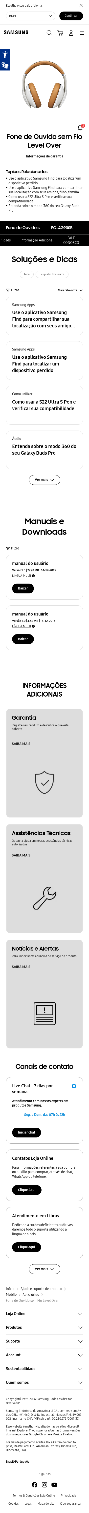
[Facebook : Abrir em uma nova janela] (35, 1485)
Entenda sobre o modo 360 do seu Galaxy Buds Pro (43, 208)
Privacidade (68, 1495)
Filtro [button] (15, 290)
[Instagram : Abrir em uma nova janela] (44, 1485)
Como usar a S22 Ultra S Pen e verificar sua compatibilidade (40, 199)
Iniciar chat (26, 1132)
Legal (28, 1503)
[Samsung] (15, 32)
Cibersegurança (70, 1503)
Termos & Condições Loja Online (34, 1495)
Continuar (71, 15)
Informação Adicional (37, 240)
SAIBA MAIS (21, 744)
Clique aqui (26, 1247)
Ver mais (41, 1269)
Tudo (26, 274)
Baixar (23, 588)
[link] (80, 128)
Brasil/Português (17, 1461)
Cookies (13, 1503)
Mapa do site (46, 1503)
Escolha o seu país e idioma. (24, 5)
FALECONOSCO (71, 240)
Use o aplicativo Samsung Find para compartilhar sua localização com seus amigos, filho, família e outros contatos (45, 190)
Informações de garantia (44, 156)
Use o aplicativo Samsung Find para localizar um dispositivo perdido (44, 180)
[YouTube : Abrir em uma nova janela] (54, 1485)
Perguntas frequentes (52, 274)
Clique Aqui (27, 1190)
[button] (44, 316)
